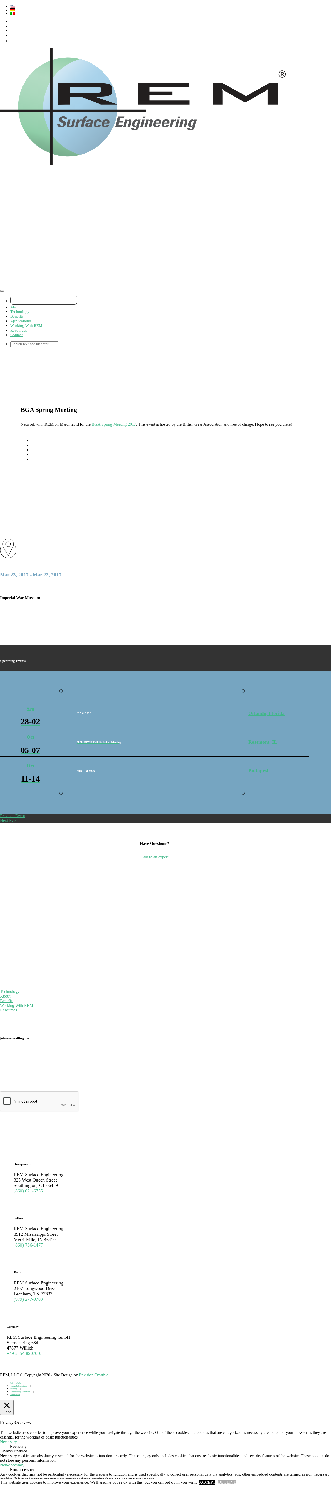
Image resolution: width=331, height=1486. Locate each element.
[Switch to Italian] (159, 13)
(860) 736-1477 (28, 1245)
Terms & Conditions (18, 1386)
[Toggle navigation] (2, 291)
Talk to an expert (154, 857)
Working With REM (16, 1005)
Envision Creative (93, 1375)
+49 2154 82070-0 (24, 1353)
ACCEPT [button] (207, 1482)
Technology (9, 991)
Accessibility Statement (20, 1392)
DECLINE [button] (227, 1482)
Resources (18, 330)
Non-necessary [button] (12, 1465)
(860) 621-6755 (28, 1190)
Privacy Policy (16, 1383)
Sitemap (13, 1389)
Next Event (9, 820)
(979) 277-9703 (28, 1299)
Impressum (15, 1394)
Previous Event (12, 816)
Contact (16, 335)
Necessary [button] (8, 1442)
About (5, 996)
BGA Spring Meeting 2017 (114, 424)
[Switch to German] (159, 9)
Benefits (6, 1001)
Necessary (18, 1446)
